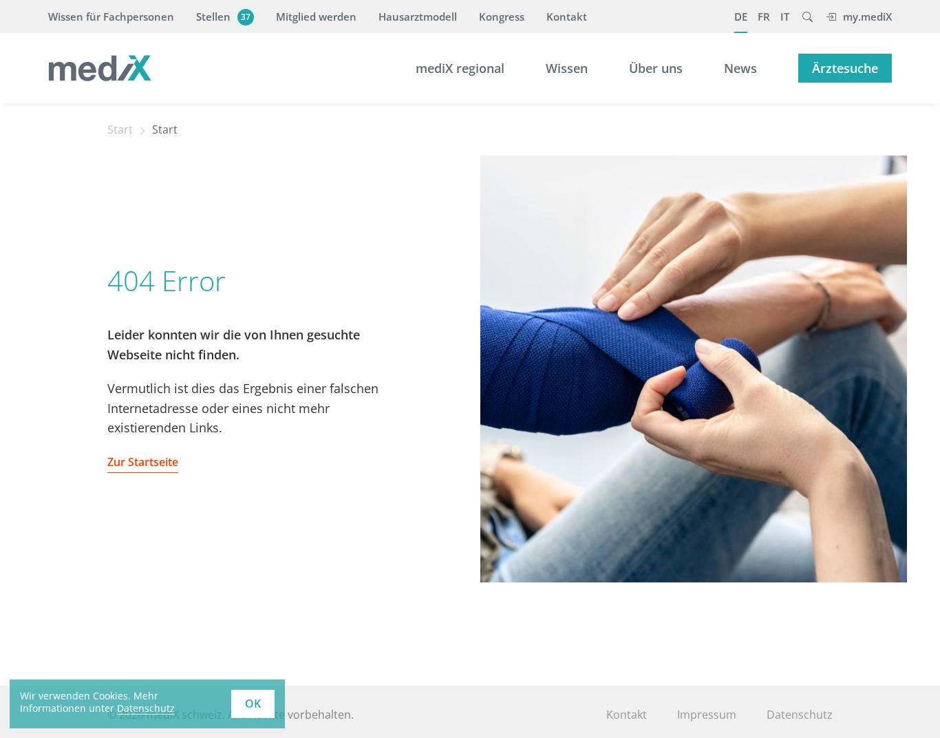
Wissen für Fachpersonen (111, 16)
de (740, 16)
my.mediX (867, 16)
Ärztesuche (845, 68)
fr (764, 16)
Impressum (706, 714)
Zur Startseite (142, 462)
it (784, 16)
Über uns (656, 68)
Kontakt (566, 16)
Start (120, 129)
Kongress (501, 16)
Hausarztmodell (417, 16)
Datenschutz (146, 708)
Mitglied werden (316, 16)
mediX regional (460, 68)
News (740, 68)
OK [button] (253, 703)
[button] (807, 16)
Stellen (223, 16)
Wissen (567, 68)
